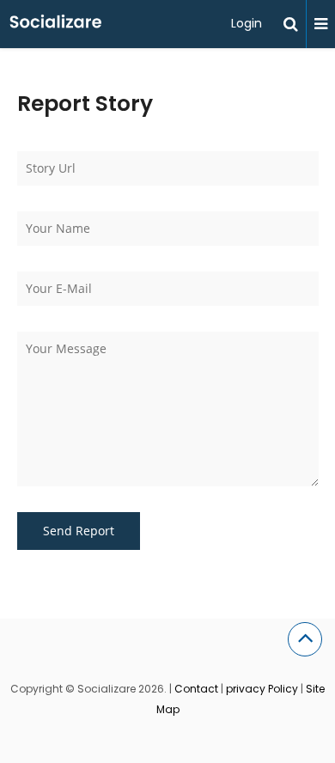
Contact (196, 688)
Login (246, 23)
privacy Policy (262, 688)
